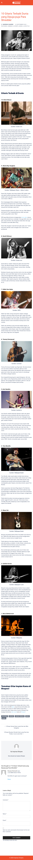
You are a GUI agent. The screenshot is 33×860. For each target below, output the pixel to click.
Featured (4, 26)
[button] (1, 2)
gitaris (11, 716)
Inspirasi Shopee (8, 24)
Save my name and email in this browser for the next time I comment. (16, 830)
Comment (5, 800)
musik (3, 718)
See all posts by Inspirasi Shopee (16, 756)
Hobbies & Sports (13, 26)
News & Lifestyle (24, 26)
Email (4, 820)
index (27, 716)
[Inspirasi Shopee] (16, 2)
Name (5, 813)
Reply (9, 779)
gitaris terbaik (19, 716)
